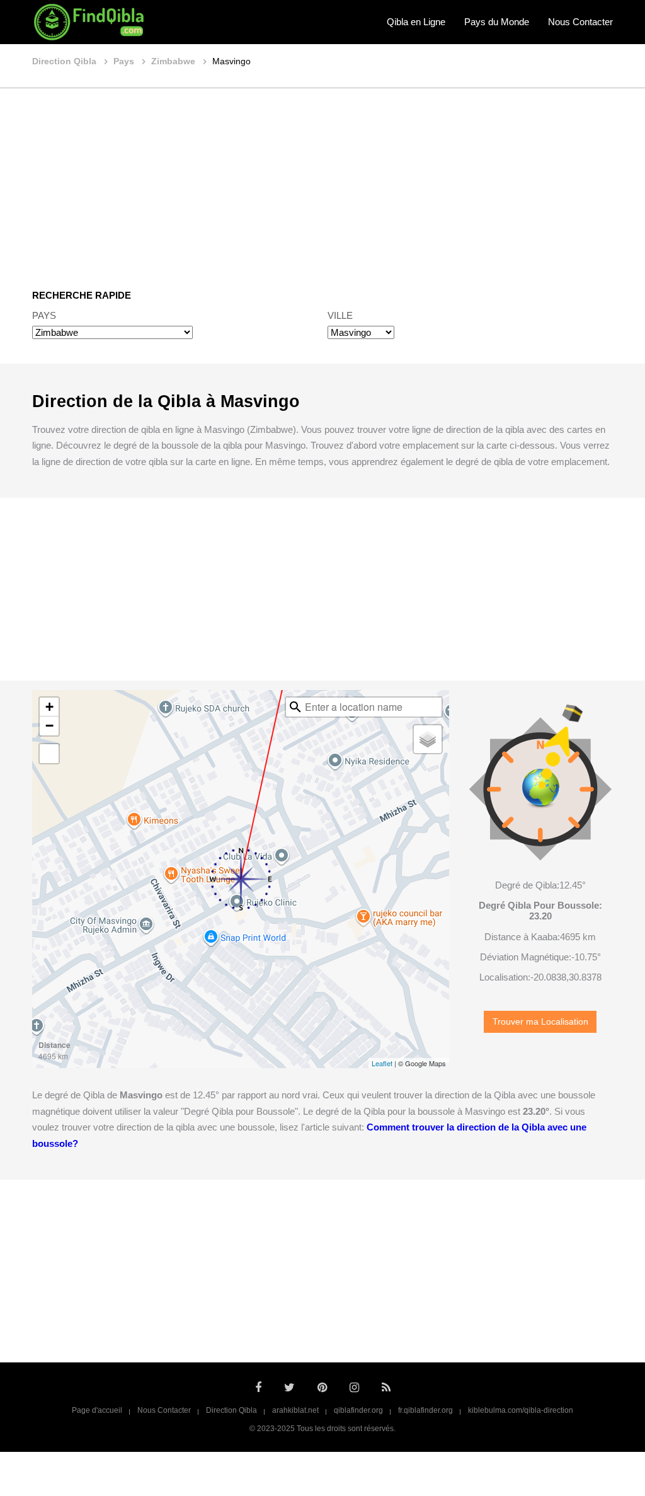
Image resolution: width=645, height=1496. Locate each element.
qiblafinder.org (358, 1410)
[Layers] (428, 739)
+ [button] (49, 707)
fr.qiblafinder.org (425, 1410)
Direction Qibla (231, 1410)
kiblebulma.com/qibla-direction (520, 1410)
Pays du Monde (496, 21)
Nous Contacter (580, 21)
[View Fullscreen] (49, 753)
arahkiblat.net (295, 1410)
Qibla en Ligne (416, 21)
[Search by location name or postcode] (295, 707)
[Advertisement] (322, 179)
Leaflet (382, 1063)
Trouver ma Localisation (540, 1022)
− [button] (49, 726)
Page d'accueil (97, 1410)
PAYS (44, 315)
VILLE (340, 315)
